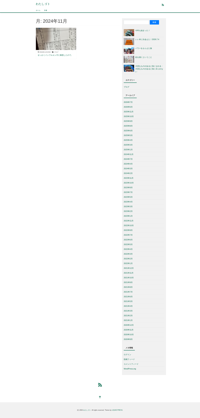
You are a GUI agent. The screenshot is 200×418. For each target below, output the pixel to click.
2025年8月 (128, 126)
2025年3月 (128, 145)
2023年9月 (128, 188)
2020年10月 (129, 335)
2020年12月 (129, 325)
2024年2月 (128, 173)
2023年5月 (128, 197)
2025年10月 (129, 116)
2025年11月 (128, 112)
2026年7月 (128, 102)
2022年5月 (128, 244)
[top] (100, 397)
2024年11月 (128, 154)
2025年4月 (128, 140)
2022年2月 (128, 259)
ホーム (38, 10)
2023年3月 (128, 206)
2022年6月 (128, 240)
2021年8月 (128, 287)
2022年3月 (128, 254)
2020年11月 (128, 330)
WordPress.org (130, 369)
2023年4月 (128, 202)
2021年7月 (128, 292)
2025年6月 (128, 131)
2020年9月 (128, 339)
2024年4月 (128, 164)
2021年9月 (128, 282)
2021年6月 (128, 297)
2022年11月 (128, 221)
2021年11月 (128, 273)
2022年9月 (128, 230)
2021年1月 (128, 320)
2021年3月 (128, 311)
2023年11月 (128, 178)
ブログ (126, 87)
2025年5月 (128, 135)
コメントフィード (131, 364)
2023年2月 (128, 211)
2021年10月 (129, 278)
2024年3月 (128, 169)
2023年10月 (129, 183)
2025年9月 (128, 121)
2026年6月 (128, 107)
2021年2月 (128, 316)
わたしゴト (43, 3)
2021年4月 (128, 306)
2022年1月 (128, 263)
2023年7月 (128, 192)
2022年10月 (129, 225)
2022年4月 (128, 249)
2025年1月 (128, 150)
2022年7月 (128, 235)
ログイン (127, 355)
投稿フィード (129, 359)
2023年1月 (128, 216)
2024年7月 (128, 159)
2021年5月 (128, 301)
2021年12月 (129, 268)
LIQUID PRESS (117, 410)
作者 (45, 10)
